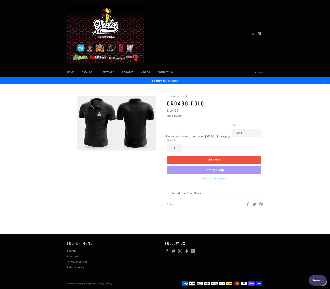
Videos (145, 72)
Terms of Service (77, 261)
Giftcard (108, 72)
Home (70, 72)
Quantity (171, 140)
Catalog (87, 72)
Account (259, 72)
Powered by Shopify (102, 283)
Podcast (127, 72)
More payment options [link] (214, 178)
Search (71, 250)
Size (234, 125)
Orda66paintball (83, 283)
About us (72, 256)
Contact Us (165, 72)
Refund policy (75, 267)
